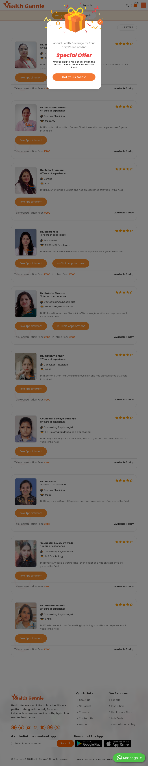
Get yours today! (74, 77)
